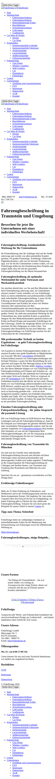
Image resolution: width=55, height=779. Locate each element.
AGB (3, 670)
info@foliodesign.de (28, 197)
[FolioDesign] (14, 8)
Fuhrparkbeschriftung (31, 428)
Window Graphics (44, 366)
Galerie (38, 506)
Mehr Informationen (10, 532)
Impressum (6, 674)
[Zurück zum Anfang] (2, 3)
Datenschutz (6, 679)
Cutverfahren (27, 356)
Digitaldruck (14, 378)
